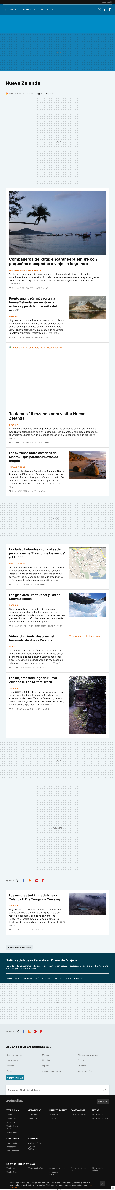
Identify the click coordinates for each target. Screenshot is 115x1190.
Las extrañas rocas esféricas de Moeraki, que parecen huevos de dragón (33, 457)
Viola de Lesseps (24, 288)
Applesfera (11, 1122)
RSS (30, 880)
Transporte (27, 978)
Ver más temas (15, 1078)
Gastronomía (12, 1060)
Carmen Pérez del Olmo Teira (30, 626)
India (30, 93)
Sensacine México (57, 1168)
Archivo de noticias (20, 947)
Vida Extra (32, 1118)
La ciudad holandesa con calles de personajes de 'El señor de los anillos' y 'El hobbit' (37, 553)
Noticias (38, 9)
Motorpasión (97, 1114)
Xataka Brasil (11, 1172)
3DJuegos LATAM (35, 1168)
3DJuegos (32, 1114)
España (27, 9)
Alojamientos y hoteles (88, 1055)
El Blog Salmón (34, 1143)
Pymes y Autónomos (33, 1148)
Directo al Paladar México (78, 1169)
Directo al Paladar (78, 1114)
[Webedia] (108, 2)
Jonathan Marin (24, 709)
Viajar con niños (85, 1071)
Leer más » (14, 284)
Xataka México (12, 1168)
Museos (45, 1055)
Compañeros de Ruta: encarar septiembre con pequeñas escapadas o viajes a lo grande (53, 261)
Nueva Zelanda (17, 467)
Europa (51, 9)
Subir (101, 1101)
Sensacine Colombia (53, 1173)
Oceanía (13, 425)
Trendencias (11, 1143)
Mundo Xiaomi (12, 1132)
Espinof (52, 1118)
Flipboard (110, 9)
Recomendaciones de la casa (25, 270)
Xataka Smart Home (12, 1127)
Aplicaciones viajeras (51, 1071)
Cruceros (78, 978)
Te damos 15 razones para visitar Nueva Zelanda (47, 416)
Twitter (99, 9)
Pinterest (36, 880)
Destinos (57, 978)
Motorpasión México (97, 1169)
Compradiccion (12, 1151)
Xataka (9, 1114)
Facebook (104, 9)
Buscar (104, 1090)
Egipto (39, 93)
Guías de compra (42, 978)
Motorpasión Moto (100, 1118)
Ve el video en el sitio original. (85, 636)
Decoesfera (11, 1147)
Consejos (14, 9)
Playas (9, 1071)
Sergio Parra (22, 491)
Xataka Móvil (11, 1118)
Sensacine (53, 1114)
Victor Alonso (23, 667)
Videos (12, 647)
